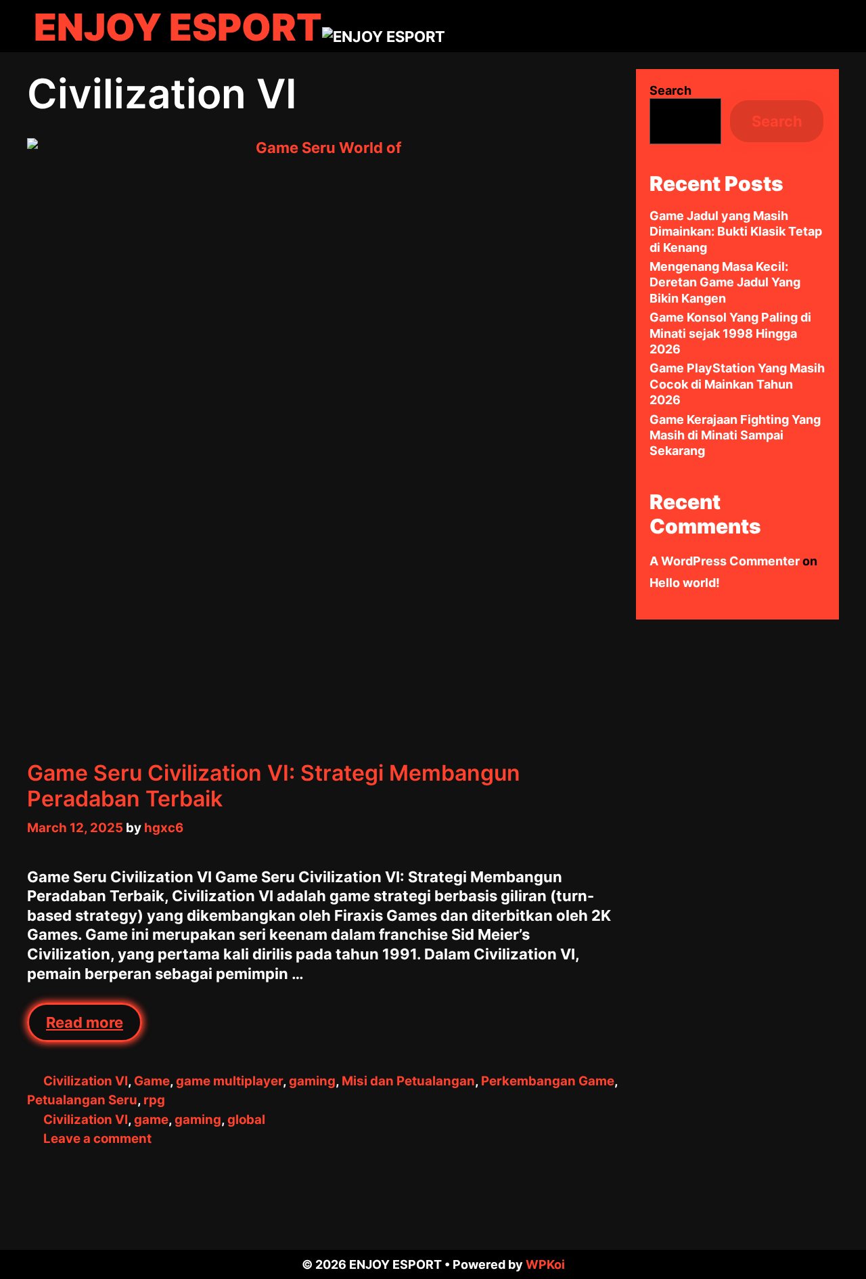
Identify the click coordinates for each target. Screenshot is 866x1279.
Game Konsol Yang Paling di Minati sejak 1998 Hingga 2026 (730, 333)
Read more (94, 1028)
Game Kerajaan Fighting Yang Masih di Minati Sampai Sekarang (735, 435)
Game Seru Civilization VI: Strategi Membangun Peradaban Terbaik (273, 786)
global (246, 1119)
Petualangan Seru (82, 1100)
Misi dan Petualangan (408, 1081)
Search (670, 90)
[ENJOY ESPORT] (383, 35)
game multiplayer (229, 1081)
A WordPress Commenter (725, 561)
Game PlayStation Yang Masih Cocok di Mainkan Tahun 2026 (737, 384)
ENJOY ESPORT (178, 27)
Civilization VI (85, 1081)
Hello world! (685, 583)
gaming (312, 1081)
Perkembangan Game (547, 1081)
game (151, 1119)
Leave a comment (97, 1138)
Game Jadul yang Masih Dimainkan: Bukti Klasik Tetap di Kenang (736, 232)
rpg (154, 1100)
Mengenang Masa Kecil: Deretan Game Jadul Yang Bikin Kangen (725, 282)
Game (152, 1081)
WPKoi (545, 1264)
